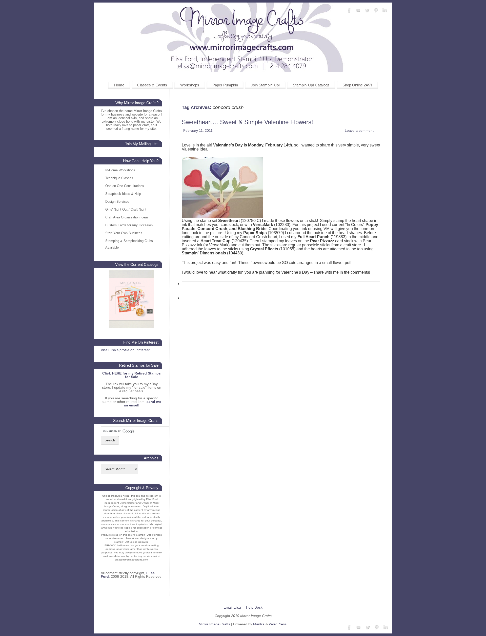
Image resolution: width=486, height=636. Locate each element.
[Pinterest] (376, 10)
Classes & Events (152, 85)
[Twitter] (367, 10)
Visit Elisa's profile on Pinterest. (126, 350)
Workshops (189, 85)
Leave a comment (359, 130)
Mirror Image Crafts (214, 624)
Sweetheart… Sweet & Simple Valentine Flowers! (247, 122)
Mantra (259, 624)
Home (119, 85)
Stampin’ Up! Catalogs (311, 85)
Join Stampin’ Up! (265, 85)
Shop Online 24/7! (357, 85)
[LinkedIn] (385, 10)
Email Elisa (232, 607)
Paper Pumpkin (225, 85)
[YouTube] (358, 10)
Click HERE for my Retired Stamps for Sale (131, 375)
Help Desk (254, 607)
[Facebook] (349, 10)
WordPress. (278, 624)
